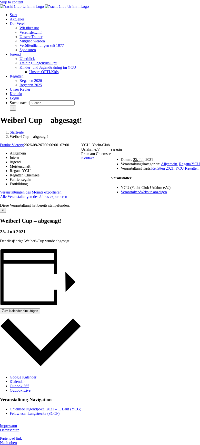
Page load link (11, 438)
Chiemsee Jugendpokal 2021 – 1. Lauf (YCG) (45, 409)
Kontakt (87, 158)
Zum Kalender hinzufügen (20, 311)
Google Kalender (23, 377)
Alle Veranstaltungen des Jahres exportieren (33, 196)
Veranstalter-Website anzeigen (144, 192)
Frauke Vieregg (12, 145)
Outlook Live (20, 390)
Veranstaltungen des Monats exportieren (30, 192)
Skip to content (11, 2)
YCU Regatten (187, 168)
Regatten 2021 (162, 168)
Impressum (8, 426)
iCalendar (17, 381)
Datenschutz (9, 430)
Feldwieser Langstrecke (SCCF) (35, 413)
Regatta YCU (189, 164)
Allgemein (169, 164)
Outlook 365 (19, 386)
